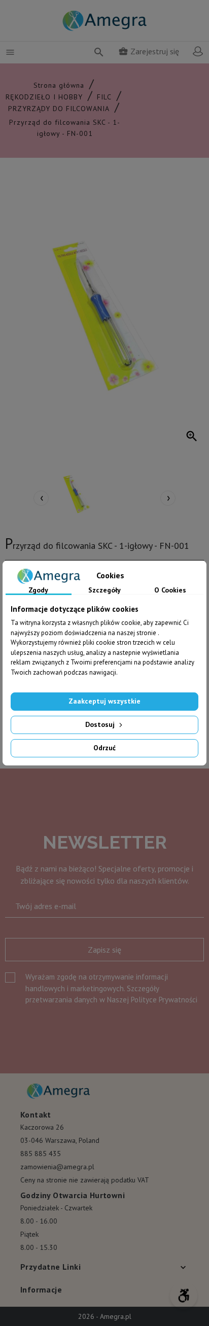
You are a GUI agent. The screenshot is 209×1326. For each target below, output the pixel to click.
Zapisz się (104, 950)
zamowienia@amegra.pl (57, 1166)
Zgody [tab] (38, 590)
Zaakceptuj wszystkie (104, 701)
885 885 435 (40, 1153)
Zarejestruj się (148, 51)
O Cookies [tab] (170, 590)
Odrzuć (104, 747)
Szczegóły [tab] (104, 590)
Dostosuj (101, 724)
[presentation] (41, 498)
